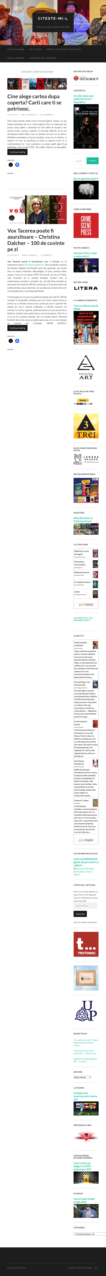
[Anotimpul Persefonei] (95, 767)
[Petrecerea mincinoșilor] (95, 567)
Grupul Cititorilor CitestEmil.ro (64, 49)
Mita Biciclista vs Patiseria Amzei (83, 519)
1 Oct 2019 (12, 115)
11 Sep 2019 (13, 255)
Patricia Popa (80, 766)
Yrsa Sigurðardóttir (81, 688)
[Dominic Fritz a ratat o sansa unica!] (86, 271)
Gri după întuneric (82, 582)
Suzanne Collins (80, 557)
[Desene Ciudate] (95, 806)
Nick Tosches (80, 727)
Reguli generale (15, 58)
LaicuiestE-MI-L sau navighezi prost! (83, 619)
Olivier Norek (80, 575)
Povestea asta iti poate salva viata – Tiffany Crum (85, 1052)
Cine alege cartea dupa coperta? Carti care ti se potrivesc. (34, 102)
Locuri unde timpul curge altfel (84, 1200)
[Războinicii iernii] (95, 577)
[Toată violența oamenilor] (95, 648)
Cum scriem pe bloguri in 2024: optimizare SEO (82, 1166)
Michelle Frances (81, 594)
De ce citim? (35, 49)
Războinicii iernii (81, 572)
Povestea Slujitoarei (34, 264)
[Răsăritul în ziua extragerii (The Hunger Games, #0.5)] (95, 556)
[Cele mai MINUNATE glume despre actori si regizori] (86, 874)
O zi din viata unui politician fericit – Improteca (84, 99)
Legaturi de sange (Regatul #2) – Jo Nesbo (85, 1060)
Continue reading (17, 152)
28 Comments (47, 115)
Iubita (77, 591)
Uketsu (78, 803)
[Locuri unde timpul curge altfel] (86, 1217)
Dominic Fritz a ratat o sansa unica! (85, 255)
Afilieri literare (15, 49)
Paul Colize (79, 648)
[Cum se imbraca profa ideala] (86, 343)
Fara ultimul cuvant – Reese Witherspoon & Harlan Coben (86, 1043)
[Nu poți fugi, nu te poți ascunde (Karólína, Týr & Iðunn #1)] (95, 687)
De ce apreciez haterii (86, 178)
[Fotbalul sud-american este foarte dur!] (86, 1114)
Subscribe (80, 914)
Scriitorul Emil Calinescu (43, 58)
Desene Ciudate (81, 800)
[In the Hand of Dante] (95, 727)
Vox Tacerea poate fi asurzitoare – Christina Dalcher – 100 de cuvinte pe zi (36, 240)
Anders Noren (84, 1268)
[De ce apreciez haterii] (86, 198)
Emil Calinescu (29, 115)
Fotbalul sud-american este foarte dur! (85, 1096)
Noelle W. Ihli (80, 585)
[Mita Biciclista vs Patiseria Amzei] (86, 534)
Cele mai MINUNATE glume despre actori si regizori (86, 862)
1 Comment (46, 255)
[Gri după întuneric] (95, 587)
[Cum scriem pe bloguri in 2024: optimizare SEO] (86, 1183)
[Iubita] (95, 597)
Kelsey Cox (79, 567)
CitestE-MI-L (53, 18)
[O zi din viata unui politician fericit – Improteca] (86, 148)
